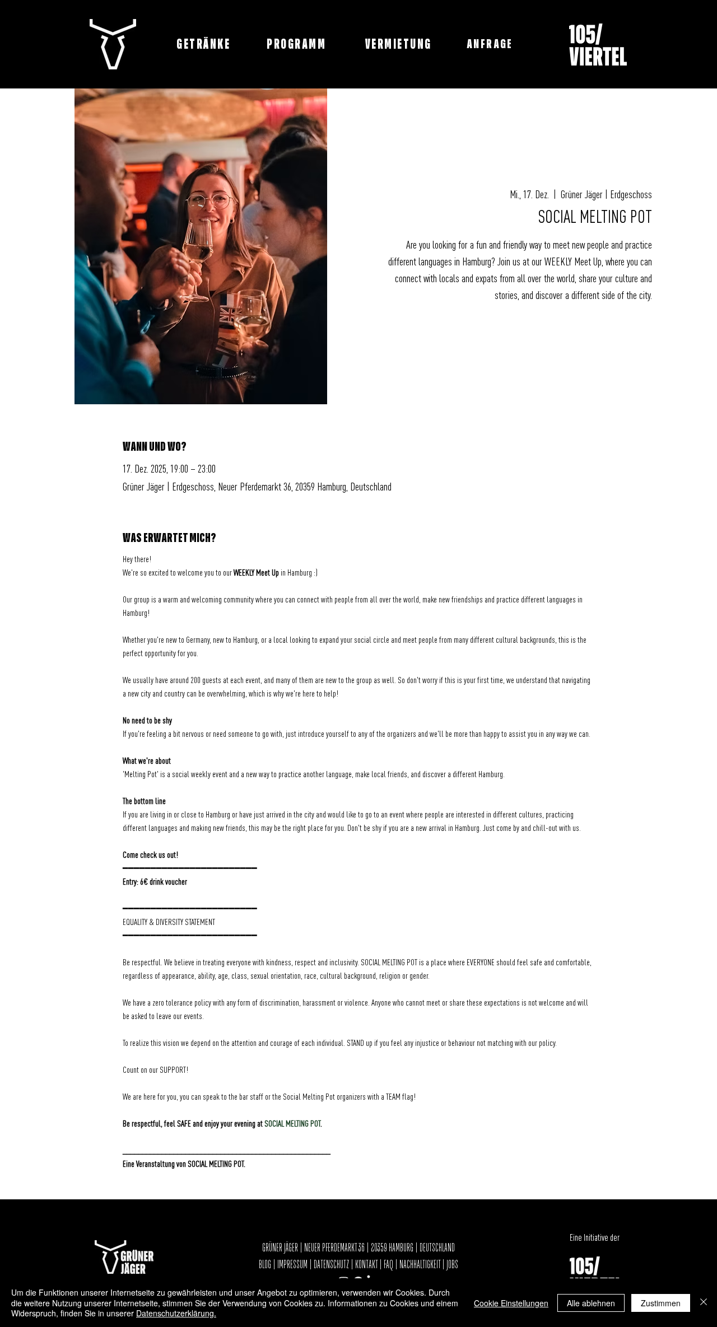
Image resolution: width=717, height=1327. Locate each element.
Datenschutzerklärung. (176, 1313)
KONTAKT (366, 1265)
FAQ (388, 1265)
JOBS (452, 1265)
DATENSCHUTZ (331, 1265)
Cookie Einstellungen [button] (511, 1303)
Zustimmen (661, 1303)
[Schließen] (703, 1302)
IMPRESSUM (292, 1265)
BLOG (266, 1265)
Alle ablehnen (591, 1303)
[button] (491, 44)
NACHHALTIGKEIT (420, 1265)
